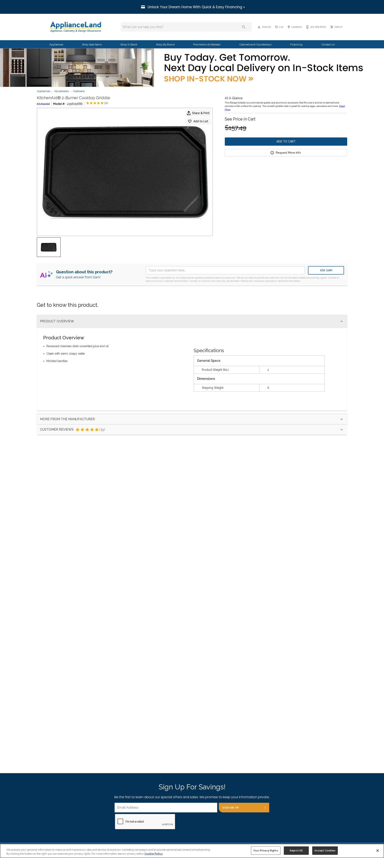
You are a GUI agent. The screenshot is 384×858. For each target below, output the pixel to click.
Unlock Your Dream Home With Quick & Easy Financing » (196, 7)
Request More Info (288, 152)
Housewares (61, 91)
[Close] (377, 850)
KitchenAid (43, 104)
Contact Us (328, 44)
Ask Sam (326, 270)
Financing (296, 44)
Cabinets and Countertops (255, 44)
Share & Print (201, 113)
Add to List (200, 121)
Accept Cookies (325, 850)
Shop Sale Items (92, 44)
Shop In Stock (128, 44)
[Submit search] (243, 27)
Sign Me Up (230, 808)
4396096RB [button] (74, 103)
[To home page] (75, 27)
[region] (192, 851)
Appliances (56, 44)
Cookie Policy (153, 853)
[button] (259, 27)
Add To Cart (286, 141)
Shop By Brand (165, 44)
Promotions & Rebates (206, 44)
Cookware (79, 91)
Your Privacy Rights (265, 850)
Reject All (296, 850)
